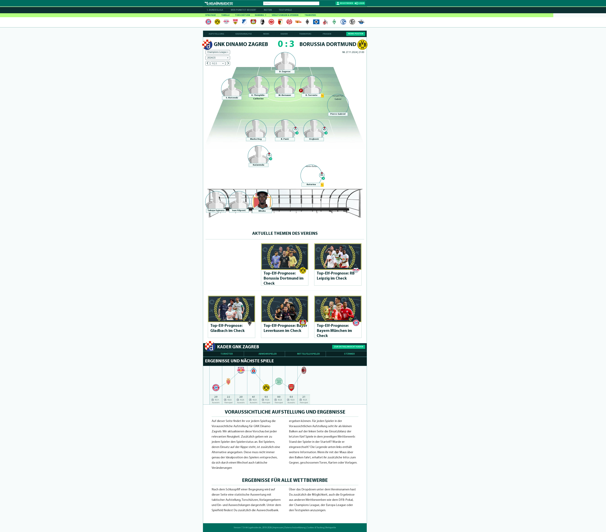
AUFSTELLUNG (216, 34)
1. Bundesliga (215, 10)
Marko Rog (256, 139)
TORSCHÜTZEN (242, 15)
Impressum (278, 527)
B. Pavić (285, 139)
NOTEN (268, 10)
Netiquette (331, 527)
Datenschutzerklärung (295, 527)
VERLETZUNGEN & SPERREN (285, 15)
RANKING (259, 15)
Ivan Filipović (239, 210)
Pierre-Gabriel (337, 114)
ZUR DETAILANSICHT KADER (348, 347)
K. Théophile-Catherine (258, 97)
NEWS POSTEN (355, 34)
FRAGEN (327, 34)
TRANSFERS (310, 15)
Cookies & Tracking (315, 527)
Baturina (311, 184)
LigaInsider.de (254, 527)
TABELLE (225, 15)
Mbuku (262, 211)
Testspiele (285, 10)
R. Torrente (311, 95)
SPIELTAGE (210, 15)
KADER (284, 34)
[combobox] (217, 52)
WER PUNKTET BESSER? (243, 10)
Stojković (314, 139)
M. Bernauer (285, 95)
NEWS (266, 34)
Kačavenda (258, 165)
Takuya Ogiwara (216, 210)
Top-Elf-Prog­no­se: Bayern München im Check (334, 331)
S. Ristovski (232, 98)
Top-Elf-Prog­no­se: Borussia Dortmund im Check (284, 279)
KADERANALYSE (243, 34)
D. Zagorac (285, 71)
